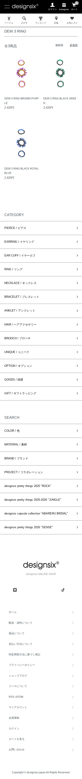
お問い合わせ (16, 749)
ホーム (13, 612)
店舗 (56, 23)
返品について (16, 633)
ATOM (19, 696)
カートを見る (16, 739)
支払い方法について (20, 644)
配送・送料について (20, 622)
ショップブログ (18, 675)
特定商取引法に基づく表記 (24, 654)
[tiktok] (63, 589)
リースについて (18, 686)
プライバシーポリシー (22, 664)
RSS (11, 696)
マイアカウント (18, 707)
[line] (14, 589)
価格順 (59, 45)
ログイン (14, 728)
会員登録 (14, 717)
